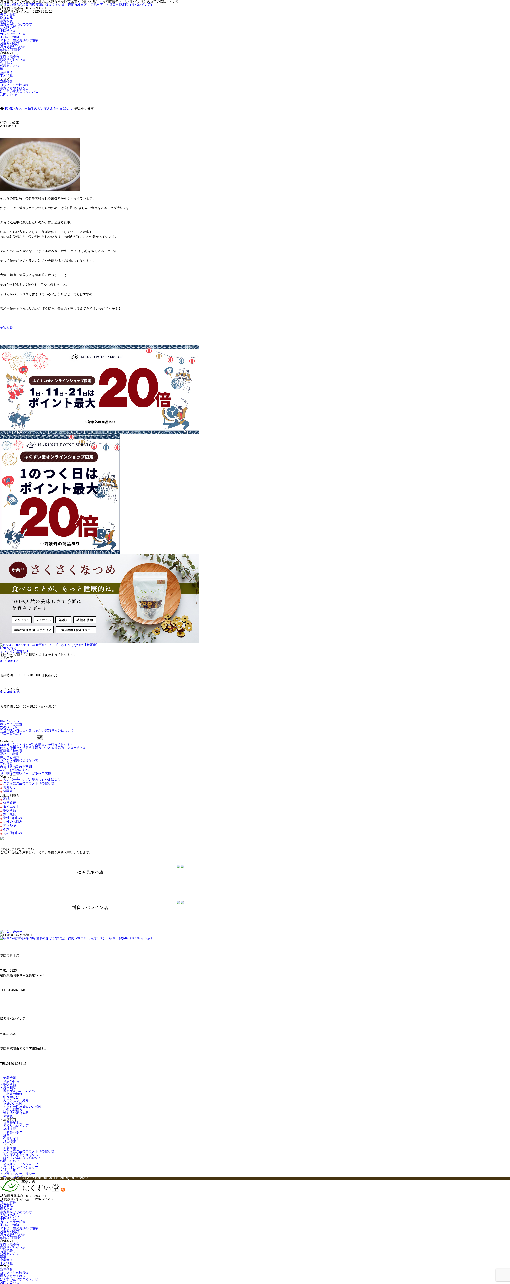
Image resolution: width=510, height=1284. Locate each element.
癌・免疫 (9, 814)
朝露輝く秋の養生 (13, 750)
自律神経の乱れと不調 (16, 766)
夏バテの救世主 (11, 754)
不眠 (6, 799)
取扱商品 (6, 18)
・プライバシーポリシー (17, 1173)
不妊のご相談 (11, 1103)
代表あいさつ (11, 1132)
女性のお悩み (12, 818)
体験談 (8, 791)
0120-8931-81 (10, 661)
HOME (8, 108)
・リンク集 (8, 1170)
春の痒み (6, 763)
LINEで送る (8, 648)
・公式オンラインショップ (19, 1164)
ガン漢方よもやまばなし (19, 1154)
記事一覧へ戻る (11, 733)
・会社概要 (8, 1129)
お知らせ (9, 787)
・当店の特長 (9, 1081)
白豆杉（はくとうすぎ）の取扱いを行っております (36, 744)
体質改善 (9, 802)
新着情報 (8, 1148)
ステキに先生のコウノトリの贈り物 (28, 783)
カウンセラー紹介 (14, 1100)
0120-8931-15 (10, 692)
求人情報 (8, 1141)
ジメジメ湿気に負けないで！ (20, 760)
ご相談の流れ (11, 1094)
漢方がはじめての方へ (17, 1090)
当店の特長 (8, 14)
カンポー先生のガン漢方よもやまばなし (43, 108)
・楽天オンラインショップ (19, 1167)
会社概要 (6, 62)
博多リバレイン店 (14, 1125)
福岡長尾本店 (11, 1122)
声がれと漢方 (9, 757)
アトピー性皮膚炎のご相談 (20, 1106)
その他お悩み (12, 833)
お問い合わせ (9, 94)
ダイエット (11, 806)
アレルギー (11, 825)
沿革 (5, 1135)
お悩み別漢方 (11, 1109)
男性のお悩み (12, 821)
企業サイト (9, 1138)
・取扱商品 (8, 1084)
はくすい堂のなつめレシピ (20, 1157)
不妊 (6, 829)
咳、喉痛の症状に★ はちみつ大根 (25, 773)
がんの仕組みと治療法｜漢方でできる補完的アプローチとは (43, 747)
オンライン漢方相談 (14, 651)
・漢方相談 (8, 1087)
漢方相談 (6, 21)
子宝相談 (6, 327)
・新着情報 (8, 1078)
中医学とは (9, 1097)
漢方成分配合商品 (14, 1113)
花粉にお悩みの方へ (14, 770)
